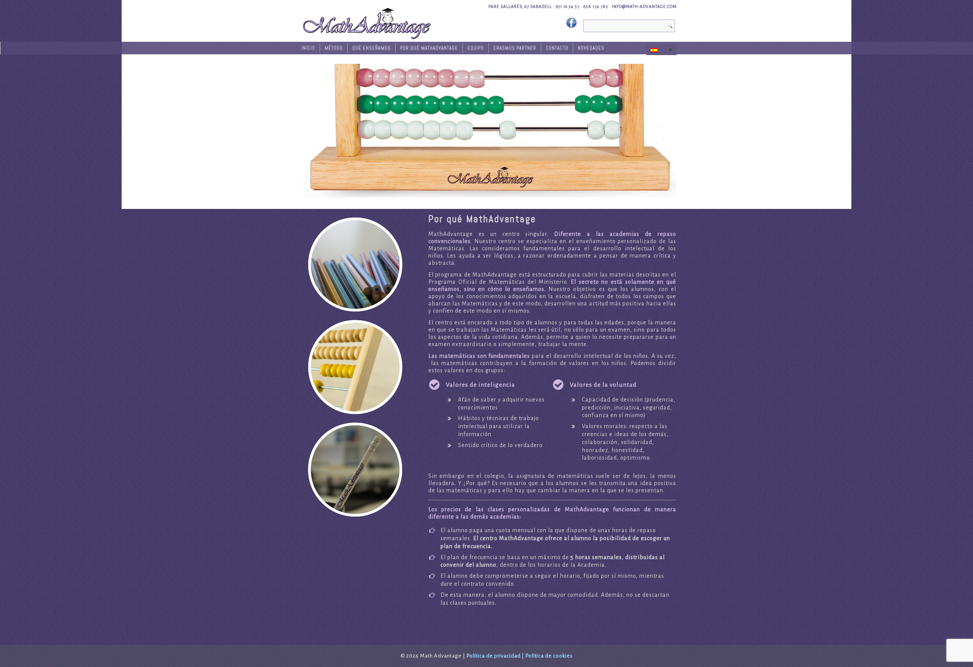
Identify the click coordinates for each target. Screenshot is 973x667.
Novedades (591, 48)
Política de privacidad (493, 656)
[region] (355, 264)
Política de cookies (549, 656)
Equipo (475, 48)
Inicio (308, 48)
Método (334, 48)
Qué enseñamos (371, 48)
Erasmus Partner (514, 48)
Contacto (557, 48)
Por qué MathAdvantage (429, 48)
